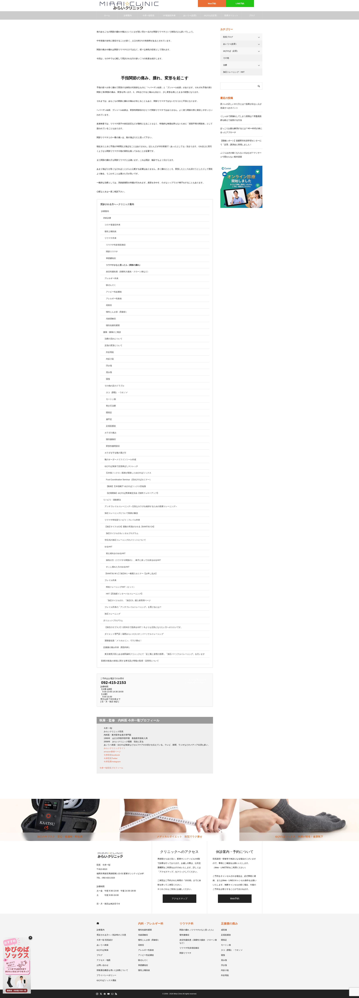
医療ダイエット (231, 15)
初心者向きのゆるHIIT (116, 553)
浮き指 (109, 365)
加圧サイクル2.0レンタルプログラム (122, 533)
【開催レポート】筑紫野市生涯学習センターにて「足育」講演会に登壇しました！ (241, 143)
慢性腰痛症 (111, 439)
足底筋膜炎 (111, 426)
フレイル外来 (110, 580)
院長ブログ (228, 37)
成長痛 (224, 930)
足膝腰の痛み (229, 923)
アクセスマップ (179, 898)
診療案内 (128, 15)
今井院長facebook (112, 755)
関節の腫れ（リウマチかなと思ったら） (197, 930)
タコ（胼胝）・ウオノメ (117, 392)
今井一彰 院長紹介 (105, 940)
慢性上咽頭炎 (110, 231)
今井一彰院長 (148, 15)
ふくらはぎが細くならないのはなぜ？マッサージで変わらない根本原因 (241, 155)
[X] (100, 993)
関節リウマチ (112, 251)
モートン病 (111, 399)
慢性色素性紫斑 (113, 325)
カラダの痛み (110, 433)
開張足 (109, 412)
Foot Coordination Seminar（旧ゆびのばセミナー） (129, 479)
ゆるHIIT (108, 547)
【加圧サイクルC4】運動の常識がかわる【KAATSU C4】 (130, 526)
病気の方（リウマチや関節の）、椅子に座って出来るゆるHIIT (133, 560)
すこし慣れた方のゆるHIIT (117, 567)
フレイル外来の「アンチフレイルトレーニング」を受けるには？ (133, 607)
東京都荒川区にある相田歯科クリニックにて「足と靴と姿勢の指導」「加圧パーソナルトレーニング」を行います (155, 654)
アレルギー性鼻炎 (114, 298)
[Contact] (112, 993)
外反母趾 (110, 352)
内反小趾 (110, 359)
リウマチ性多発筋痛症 (116, 245)
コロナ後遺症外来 (112, 225)
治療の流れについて (113, 339)
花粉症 (109, 305)
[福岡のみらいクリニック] (128, 5)
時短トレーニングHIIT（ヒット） (120, 587)
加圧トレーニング (112, 614)
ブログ (252, 15)
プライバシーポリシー (106, 975)
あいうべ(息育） (230, 44)
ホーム (107, 15)
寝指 (108, 379)
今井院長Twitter (111, 758)
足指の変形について (113, 345)
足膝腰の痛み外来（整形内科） (117, 647)
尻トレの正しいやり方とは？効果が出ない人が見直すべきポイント (241, 106)
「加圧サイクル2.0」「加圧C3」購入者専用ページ (128, 600)
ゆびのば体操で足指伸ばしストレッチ (121, 466)
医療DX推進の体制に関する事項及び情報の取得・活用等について (130, 661)
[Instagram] (97, 993)
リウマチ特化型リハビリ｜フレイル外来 (122, 520)
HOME (98, 923)
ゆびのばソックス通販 (106, 980)
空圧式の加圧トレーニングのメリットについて (125, 540)
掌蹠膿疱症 (111, 258)
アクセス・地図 (103, 960)
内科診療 (107, 218)
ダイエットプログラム (113, 620)
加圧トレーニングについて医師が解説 (121, 513)
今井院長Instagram (112, 761)
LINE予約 (240, 3)
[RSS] (116, 993)
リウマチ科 (187, 923)
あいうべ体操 (102, 945)
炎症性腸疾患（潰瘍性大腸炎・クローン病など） (127, 271)
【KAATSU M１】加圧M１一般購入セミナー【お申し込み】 (131, 573)
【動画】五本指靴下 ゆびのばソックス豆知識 (126, 486)
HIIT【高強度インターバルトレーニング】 (124, 594)
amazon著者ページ (112, 751)
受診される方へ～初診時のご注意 (111, 935)
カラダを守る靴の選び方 (115, 453)
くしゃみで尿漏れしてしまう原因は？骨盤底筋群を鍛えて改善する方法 (241, 118)
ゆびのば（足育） (231, 51)
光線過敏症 (111, 318)
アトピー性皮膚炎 (114, 292)
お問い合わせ (102, 965)
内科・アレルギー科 (150, 923)
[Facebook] (104, 993)
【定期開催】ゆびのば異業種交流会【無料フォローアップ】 (132, 493)
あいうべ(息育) (189, 15)
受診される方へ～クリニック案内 (117, 204)
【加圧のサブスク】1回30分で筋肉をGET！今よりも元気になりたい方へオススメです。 (144, 627)
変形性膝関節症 (113, 446)
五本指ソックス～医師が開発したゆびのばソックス (128, 473)
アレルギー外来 (111, 278)
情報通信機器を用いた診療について (112, 970)
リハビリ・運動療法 (112, 500)
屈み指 (109, 372)
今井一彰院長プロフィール (111, 768)
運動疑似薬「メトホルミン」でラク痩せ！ (123, 640)
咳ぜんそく (111, 285)
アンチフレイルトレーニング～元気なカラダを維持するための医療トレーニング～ (141, 506)
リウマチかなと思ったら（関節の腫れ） (123, 265)
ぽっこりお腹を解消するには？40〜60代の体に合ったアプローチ (241, 130)
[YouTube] (108, 993)
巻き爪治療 (111, 406)
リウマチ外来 (110, 238)
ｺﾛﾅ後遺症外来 (169, 15)
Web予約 (212, 3)
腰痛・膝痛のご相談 (112, 332)
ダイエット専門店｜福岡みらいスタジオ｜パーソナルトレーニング (134, 634)
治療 (225, 65)
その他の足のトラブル (114, 386)
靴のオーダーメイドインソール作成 (120, 459)
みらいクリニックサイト (114, 748)
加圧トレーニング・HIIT (234, 72)
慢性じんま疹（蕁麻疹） (117, 312)
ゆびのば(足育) (210, 15)
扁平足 (109, 419)
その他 (226, 58)
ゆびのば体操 (102, 950)
